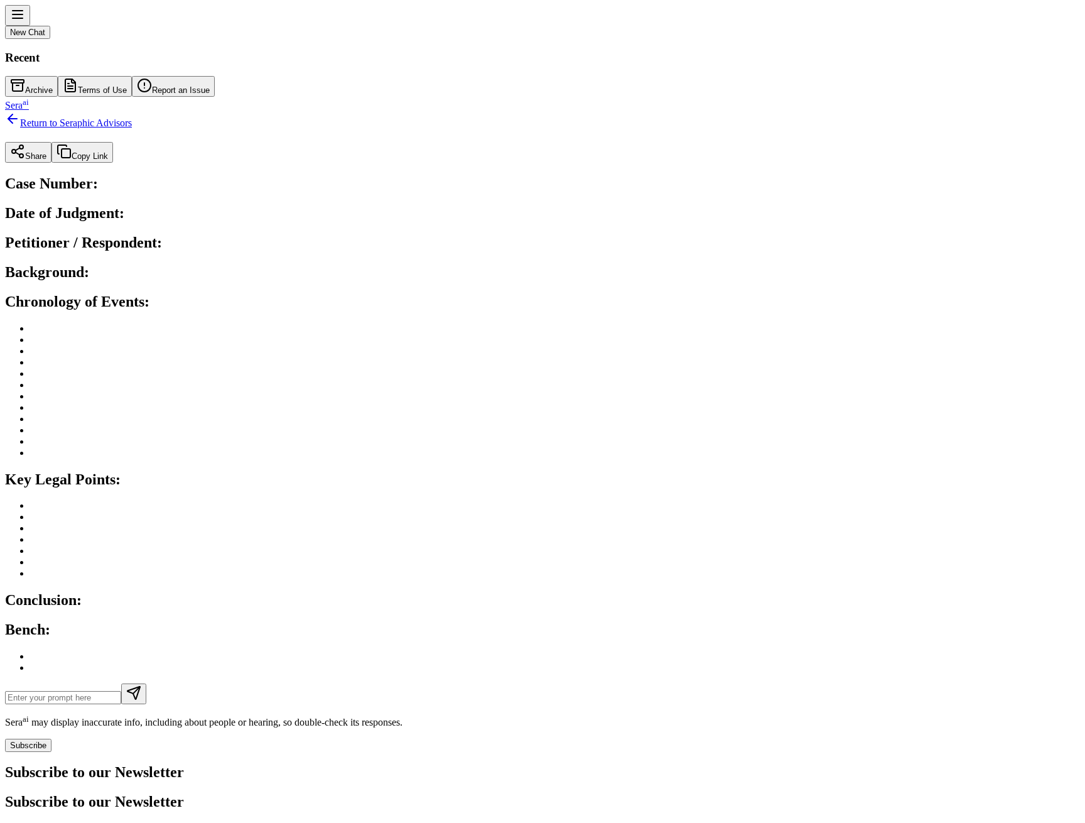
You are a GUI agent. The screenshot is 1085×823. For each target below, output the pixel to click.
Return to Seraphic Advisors (76, 122)
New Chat (27, 32)
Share (35, 156)
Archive (39, 90)
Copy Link (90, 156)
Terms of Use (102, 90)
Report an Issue (181, 90)
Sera (17, 105)
